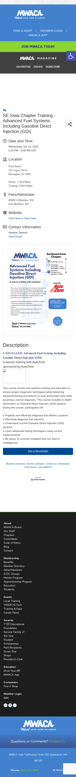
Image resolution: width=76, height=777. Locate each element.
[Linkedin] (10, 705)
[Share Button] (69, 123)
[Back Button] (4, 110)
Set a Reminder (38, 451)
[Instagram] (15, 705)
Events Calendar (35, 464)
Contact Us (51, 464)
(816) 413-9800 (29, 770)
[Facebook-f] (5, 705)
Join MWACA (45, 467)
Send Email (15, 236)
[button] (71, 56)
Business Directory (15, 464)
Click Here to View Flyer (22, 218)
